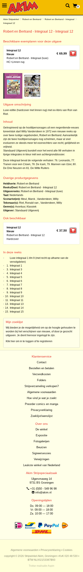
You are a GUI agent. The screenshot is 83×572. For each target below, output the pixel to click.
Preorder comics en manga (41, 404)
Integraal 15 (17, 311)
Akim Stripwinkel (11, 19)
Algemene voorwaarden (41, 392)
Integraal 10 (17, 296)
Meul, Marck (28, 198)
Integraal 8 (16, 288)
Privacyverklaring (41, 410)
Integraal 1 (16, 265)
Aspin (51, 565)
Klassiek (31, 206)
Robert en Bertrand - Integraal (59, 19)
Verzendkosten (41, 374)
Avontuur (20, 206)
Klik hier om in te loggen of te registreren (29, 341)
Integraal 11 (16, 300)
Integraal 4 (16, 273)
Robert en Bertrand (31, 19)
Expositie (41, 435)
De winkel (41, 429)
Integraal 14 (17, 307)
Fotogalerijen (41, 441)
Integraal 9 (16, 292)
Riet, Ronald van (29, 202)
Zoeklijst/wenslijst (42, 416)
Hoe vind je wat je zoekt (41, 398)
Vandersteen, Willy (48, 198)
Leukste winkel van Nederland (41, 465)
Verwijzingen (41, 459)
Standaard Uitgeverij (27, 210)
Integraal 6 (16, 281)
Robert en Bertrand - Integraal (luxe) (42, 191)
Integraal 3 (16, 269)
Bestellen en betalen (41, 368)
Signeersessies (41, 453)
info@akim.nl (43, 492)
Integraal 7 (16, 284)
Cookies (67, 550)
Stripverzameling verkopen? (41, 386)
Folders (41, 380)
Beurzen (41, 447)
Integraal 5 (16, 277)
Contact (41, 362)
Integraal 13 (17, 304)
